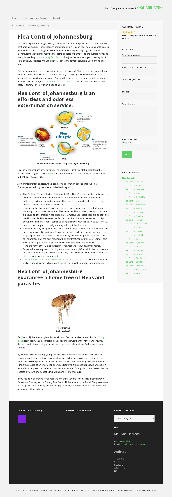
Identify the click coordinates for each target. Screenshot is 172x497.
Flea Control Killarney (133, 250)
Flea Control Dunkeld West (136, 197)
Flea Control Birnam (133, 273)
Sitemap (142, 490)
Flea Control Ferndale (133, 181)
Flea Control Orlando (133, 231)
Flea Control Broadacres (135, 204)
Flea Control (128, 178)
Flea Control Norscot (133, 193)
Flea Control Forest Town (135, 223)
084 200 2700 (124, 441)
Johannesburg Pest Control (26, 6)
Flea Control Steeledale (134, 239)
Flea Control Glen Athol (134, 258)
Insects (49, 173)
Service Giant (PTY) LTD (83, 490)
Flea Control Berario (133, 185)
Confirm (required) (130, 139)
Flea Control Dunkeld (133, 235)
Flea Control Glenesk (133, 200)
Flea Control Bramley (133, 216)
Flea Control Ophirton (133, 262)
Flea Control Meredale (134, 189)
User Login (151, 490)
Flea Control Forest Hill (134, 246)
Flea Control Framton (133, 220)
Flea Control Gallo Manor (135, 269)
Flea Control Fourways (134, 212)
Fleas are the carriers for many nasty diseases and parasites (53, 259)
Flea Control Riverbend (134, 208)
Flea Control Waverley (134, 227)
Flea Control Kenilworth (134, 254)
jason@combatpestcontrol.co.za (134, 444)
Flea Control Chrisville (133, 265)
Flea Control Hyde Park (134, 242)
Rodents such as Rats (60, 81)
